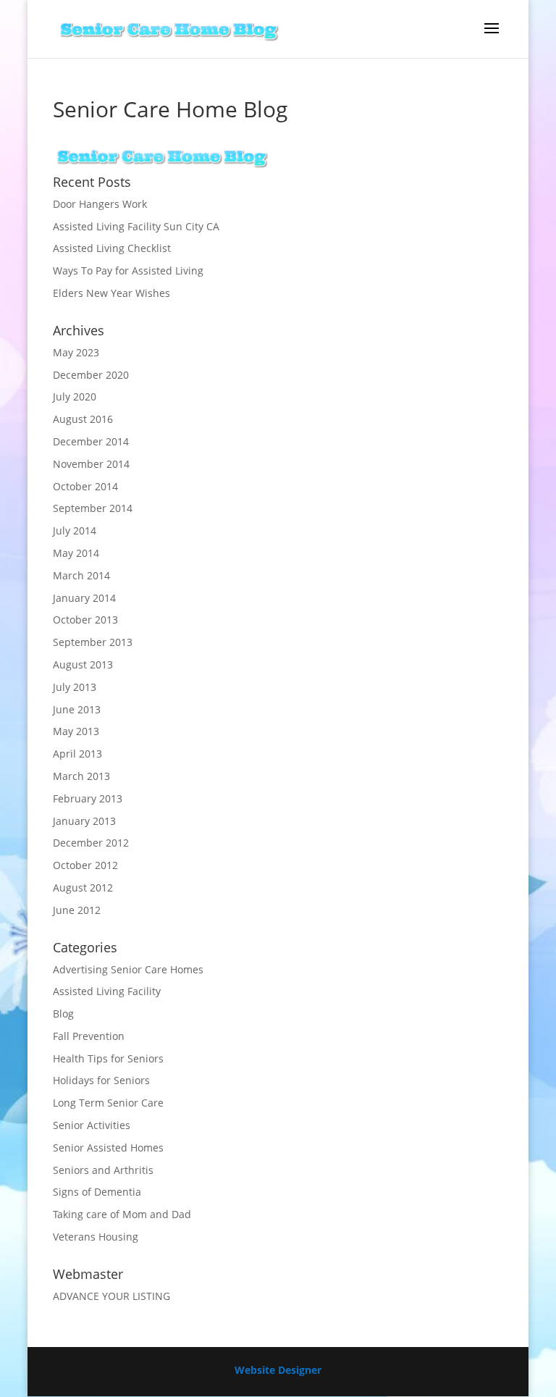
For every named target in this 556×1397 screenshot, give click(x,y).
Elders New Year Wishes (111, 293)
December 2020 (91, 375)
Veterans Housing (95, 1236)
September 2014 (92, 508)
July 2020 (74, 396)
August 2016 (83, 419)
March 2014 (81, 575)
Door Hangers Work (100, 204)
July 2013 (74, 687)
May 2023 (76, 352)
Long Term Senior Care (108, 1102)
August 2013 (83, 664)
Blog (63, 1013)
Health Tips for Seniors (108, 1058)
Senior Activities (91, 1125)
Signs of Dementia (97, 1192)
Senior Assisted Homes (108, 1147)
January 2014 (84, 598)
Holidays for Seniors (101, 1080)
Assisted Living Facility (107, 991)
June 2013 (77, 709)
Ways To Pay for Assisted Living (128, 270)
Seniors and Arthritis (103, 1170)
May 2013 (76, 731)
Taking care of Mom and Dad (122, 1214)
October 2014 (85, 486)
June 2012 (77, 910)
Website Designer (278, 1370)
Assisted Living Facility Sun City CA (136, 226)
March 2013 (81, 776)
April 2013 (77, 753)
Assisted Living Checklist (112, 248)
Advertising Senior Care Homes (128, 969)
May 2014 (76, 553)
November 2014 (91, 464)
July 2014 (74, 530)
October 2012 (85, 865)
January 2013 (84, 821)
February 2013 (87, 798)
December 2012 (91, 842)
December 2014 (91, 441)
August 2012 (83, 887)
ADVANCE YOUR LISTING (111, 1296)
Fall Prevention (89, 1036)
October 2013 (85, 619)
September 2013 (92, 642)
